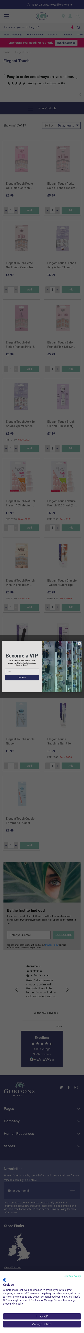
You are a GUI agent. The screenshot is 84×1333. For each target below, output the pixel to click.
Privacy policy (72, 1276)
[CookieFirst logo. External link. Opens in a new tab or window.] (4, 1280)
